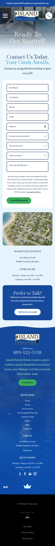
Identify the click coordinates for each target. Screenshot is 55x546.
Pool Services (27, 409)
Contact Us (27, 429)
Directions (27, 450)
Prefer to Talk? (27, 293)
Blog (27, 425)
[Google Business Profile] (30, 473)
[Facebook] (25, 473)
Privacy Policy (27, 532)
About (27, 405)
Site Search (27, 538)
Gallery (27, 421)
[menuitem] (27, 526)
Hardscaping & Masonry (27, 413)
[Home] (26, 15)
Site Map (27, 526)
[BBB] (20, 473)
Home (27, 401)
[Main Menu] (5, 15)
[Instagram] (35, 473)
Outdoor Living (27, 417)
